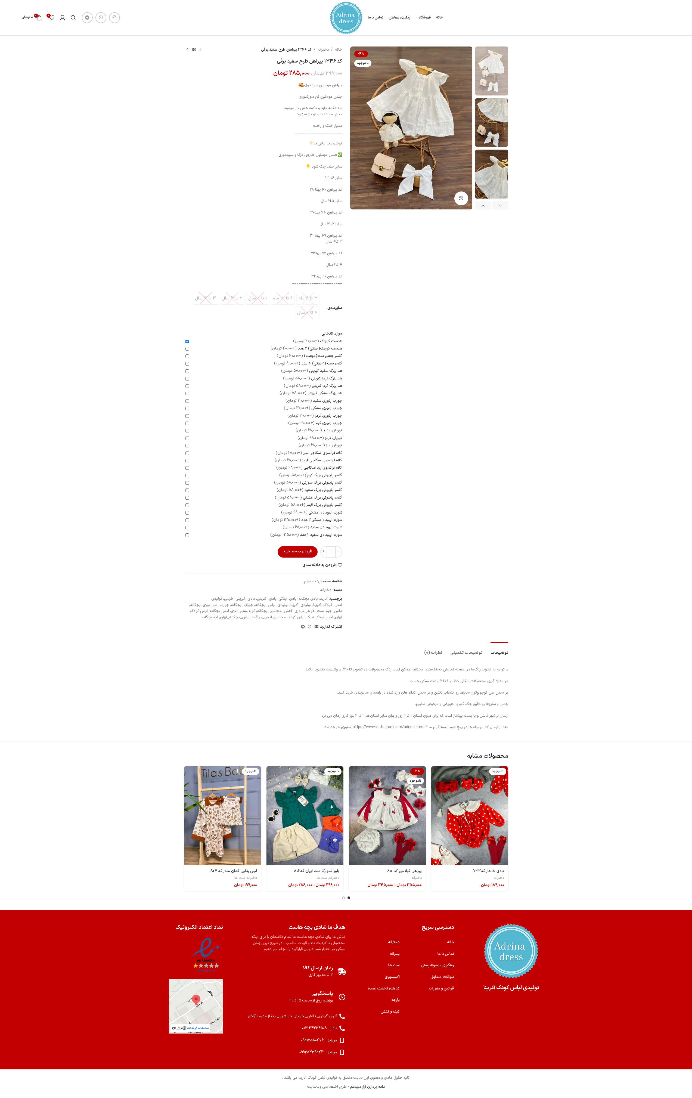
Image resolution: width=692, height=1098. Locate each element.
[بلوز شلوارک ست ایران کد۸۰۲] (304, 815)
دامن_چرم (333, 611)
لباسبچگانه (210, 617)
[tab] (499, 650)
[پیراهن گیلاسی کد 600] (387, 815)
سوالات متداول (442, 977)
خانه (338, 49)
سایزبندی (334, 308)
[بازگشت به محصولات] (194, 50)
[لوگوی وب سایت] (346, 17)
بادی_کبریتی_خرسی (239, 599)
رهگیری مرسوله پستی (437, 965)
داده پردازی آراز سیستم (367, 1087)
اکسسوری (392, 977)
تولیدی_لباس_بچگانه (271, 605)
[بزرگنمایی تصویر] (461, 198)
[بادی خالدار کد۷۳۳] (469, 815)
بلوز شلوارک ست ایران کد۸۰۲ (316, 871)
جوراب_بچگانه (242, 605)
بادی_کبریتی (267, 599)
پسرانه (395, 954)
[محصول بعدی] (187, 50)
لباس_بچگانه (262, 617)
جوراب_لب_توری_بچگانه (209, 605)
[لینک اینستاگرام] (114, 17)
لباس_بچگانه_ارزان (235, 617)
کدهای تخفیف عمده (384, 988)
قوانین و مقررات (441, 988)
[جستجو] (73, 17)
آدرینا (324, 599)
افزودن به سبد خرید (297, 551)
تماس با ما (445, 954)
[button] (500, 205)
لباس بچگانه (219, 611)
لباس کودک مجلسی (289, 617)
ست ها (322, 878)
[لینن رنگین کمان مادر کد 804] (222, 815)
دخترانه (323, 49)
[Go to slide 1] (348, 897)
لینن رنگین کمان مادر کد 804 (233, 871)
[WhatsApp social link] (100, 17)
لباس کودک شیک (319, 617)
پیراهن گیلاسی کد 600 (404, 871)
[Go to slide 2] (343, 897)
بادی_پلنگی (287, 599)
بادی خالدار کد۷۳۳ (488, 871)
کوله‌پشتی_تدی (243, 611)
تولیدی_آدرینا (300, 605)
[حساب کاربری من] (62, 17)
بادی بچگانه (308, 599)
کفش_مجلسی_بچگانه (275, 611)
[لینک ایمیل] (316, 627)
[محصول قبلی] (200, 50)
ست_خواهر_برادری (309, 611)
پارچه (395, 1000)
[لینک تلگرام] (87, 17)
